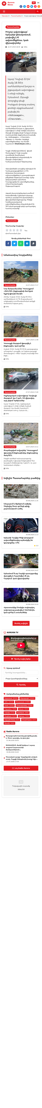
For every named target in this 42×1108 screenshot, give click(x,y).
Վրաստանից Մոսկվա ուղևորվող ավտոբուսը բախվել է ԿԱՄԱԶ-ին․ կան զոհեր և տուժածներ (19, 610)
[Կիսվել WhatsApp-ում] (20, 243)
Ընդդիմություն (29, 720)
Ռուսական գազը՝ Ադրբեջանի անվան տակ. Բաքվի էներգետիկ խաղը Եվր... (22, 758)
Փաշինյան (10, 716)
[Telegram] (31, 6)
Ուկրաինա (10, 709)
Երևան (23, 709)
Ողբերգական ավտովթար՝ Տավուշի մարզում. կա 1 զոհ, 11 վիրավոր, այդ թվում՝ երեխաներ (20, 398)
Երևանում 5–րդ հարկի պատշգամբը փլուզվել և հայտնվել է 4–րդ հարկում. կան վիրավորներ (21, 576)
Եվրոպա (24, 716)
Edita (25, 47)
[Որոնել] (38, 11)
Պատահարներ (16, 16)
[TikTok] (35, 6)
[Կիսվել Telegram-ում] (27, 243)
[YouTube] (28, 6)
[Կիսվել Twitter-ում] (14, 243)
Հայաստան (11, 698)
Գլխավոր (5, 16)
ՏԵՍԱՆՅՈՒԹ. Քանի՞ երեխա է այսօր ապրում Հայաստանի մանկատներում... (20, 747)
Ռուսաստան (23, 702)
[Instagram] (39, 6)
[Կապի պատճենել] (33, 243)
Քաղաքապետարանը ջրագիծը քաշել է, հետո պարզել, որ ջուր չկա (21, 737)
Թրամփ (9, 723)
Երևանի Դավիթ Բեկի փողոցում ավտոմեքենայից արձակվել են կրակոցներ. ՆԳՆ (18, 540)
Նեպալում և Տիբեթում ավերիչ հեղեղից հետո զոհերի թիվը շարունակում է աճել (17, 506)
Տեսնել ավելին (21, 623)
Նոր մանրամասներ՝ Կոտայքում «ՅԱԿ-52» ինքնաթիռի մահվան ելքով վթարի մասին (18, 291)
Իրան (9, 705)
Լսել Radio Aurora (22, 768)
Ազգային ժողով (12, 720)
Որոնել (22, 684)
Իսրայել (9, 713)
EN (38, 3)
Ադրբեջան (23, 713)
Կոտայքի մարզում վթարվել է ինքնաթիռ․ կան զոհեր (17, 344)
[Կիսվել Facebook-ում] (8, 243)
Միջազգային (27, 698)
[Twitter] (24, 6)
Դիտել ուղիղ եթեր (22, 659)
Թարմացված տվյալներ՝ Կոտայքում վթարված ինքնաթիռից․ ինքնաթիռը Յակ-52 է (21, 453)
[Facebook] (21, 6)
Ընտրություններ (24, 705)
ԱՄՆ (9, 702)
